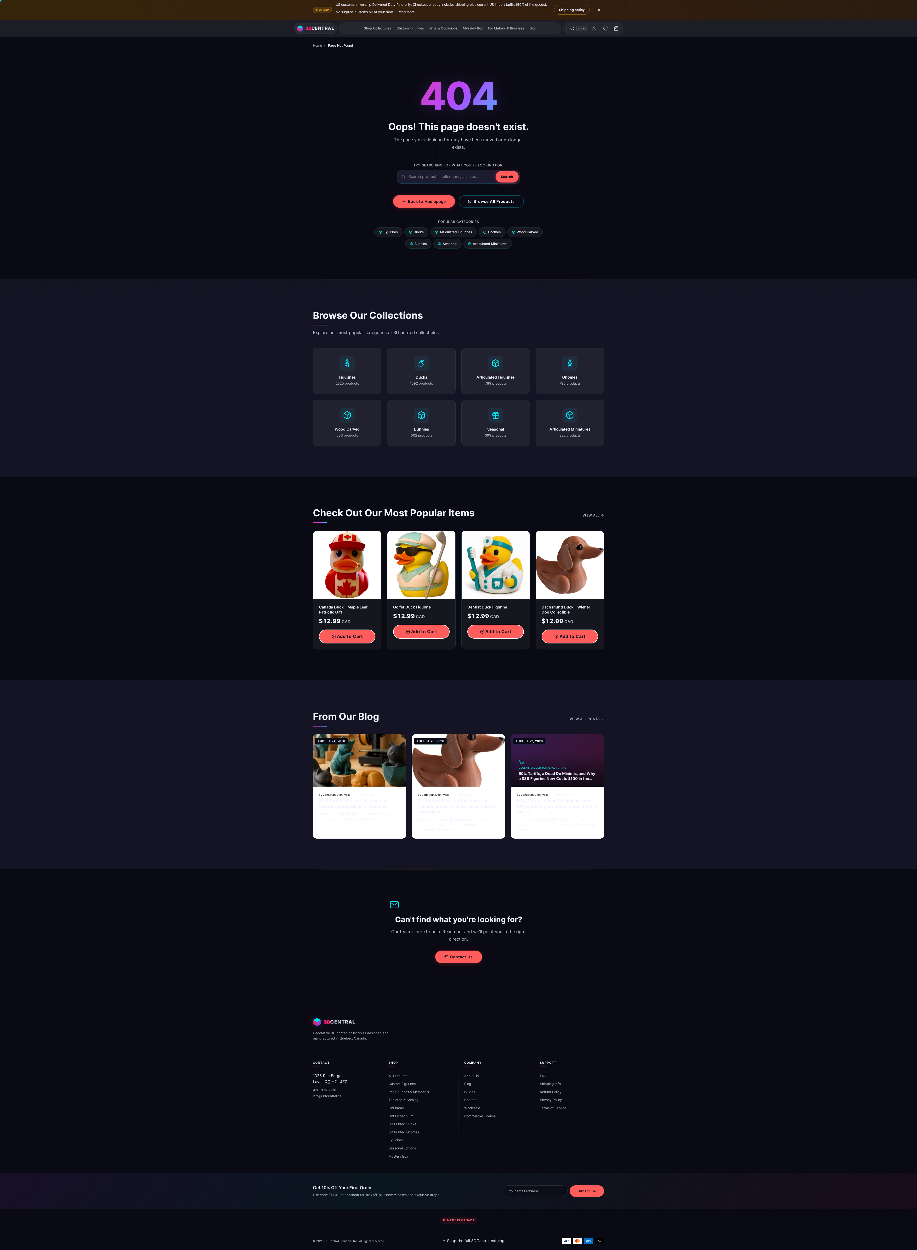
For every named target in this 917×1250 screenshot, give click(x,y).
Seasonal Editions (402, 1148)
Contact (470, 1100)
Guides (469, 1092)
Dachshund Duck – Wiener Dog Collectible (566, 609)
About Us (471, 1076)
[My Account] (594, 28)
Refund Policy (550, 1092)
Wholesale (472, 1108)
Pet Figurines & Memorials (409, 1092)
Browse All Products (494, 201)
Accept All (853, 1226)
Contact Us (461, 957)
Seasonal (450, 244)
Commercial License (480, 1116)
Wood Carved (527, 232)
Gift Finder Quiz (401, 1116)
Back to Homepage (427, 201)
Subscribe (587, 1191)
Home (317, 45)
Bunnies (420, 244)
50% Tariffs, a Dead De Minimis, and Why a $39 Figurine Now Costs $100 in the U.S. (557, 806)
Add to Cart (350, 636)
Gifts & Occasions (443, 28)
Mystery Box (473, 28)
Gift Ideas (396, 1108)
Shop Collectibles (377, 28)
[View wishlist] (605, 28)
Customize (872, 1237)
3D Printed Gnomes (404, 1132)
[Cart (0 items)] (616, 28)
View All (591, 515)
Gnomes (494, 232)
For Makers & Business (506, 28)
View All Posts (585, 719)
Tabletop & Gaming (404, 1100)
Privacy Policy (551, 1100)
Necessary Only (891, 1226)
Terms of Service (553, 1108)
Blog (533, 28)
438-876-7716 (324, 1090)
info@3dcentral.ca (327, 1096)
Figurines (391, 232)
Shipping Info (550, 1084)
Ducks (419, 232)
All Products (398, 1076)
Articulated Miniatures (490, 244)
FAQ (543, 1076)
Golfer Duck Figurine (412, 607)
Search (507, 177)
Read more (406, 12)
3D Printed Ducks (402, 1124)
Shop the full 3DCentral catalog (475, 1240)
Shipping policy (572, 10)
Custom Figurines (410, 28)
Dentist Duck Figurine (487, 607)
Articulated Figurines (456, 232)
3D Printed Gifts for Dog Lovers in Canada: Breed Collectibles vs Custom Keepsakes (457, 806)
